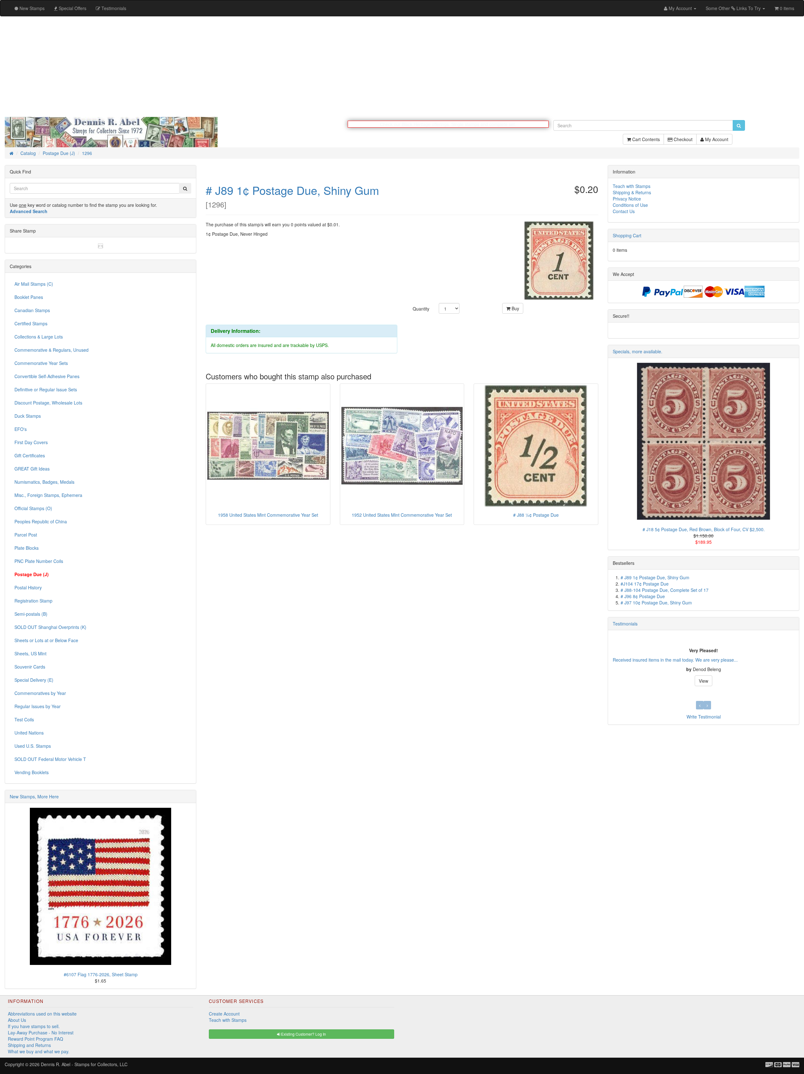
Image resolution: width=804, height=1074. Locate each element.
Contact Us (624, 211)
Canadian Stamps (32, 310)
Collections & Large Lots (38, 337)
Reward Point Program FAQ (35, 1039)
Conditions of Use (630, 205)
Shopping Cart (627, 236)
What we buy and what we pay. (38, 1052)
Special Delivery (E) (33, 680)
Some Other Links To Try (734, 8)
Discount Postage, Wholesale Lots (48, 403)
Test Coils (24, 720)
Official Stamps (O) (33, 508)
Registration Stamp (33, 601)
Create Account (224, 1014)
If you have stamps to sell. (34, 1026)
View (703, 681)
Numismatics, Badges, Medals (44, 482)
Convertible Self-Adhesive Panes (46, 376)
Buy (514, 309)
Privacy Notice (627, 199)
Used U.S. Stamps (32, 746)
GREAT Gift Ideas (32, 469)
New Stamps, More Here (34, 797)
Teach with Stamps (631, 186)
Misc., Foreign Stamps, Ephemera (48, 495)
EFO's (20, 429)
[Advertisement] (402, 67)
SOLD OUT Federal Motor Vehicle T (50, 759)
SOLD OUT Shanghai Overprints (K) (50, 627)
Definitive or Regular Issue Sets (45, 390)
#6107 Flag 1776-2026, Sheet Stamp (101, 975)
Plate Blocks (26, 548)
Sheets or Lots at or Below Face (46, 640)
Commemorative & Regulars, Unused (51, 350)
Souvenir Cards (29, 667)
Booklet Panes (28, 297)
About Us (17, 1020)
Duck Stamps (27, 416)
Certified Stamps (30, 324)
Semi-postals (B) (30, 614)
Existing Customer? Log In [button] (303, 1034)
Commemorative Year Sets (41, 363)
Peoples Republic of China (40, 522)
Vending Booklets (31, 772)
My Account (716, 142)
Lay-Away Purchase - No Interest (40, 1033)
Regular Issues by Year (37, 706)
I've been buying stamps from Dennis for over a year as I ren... (675, 660)
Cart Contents (645, 142)
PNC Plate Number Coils (38, 561)
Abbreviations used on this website (42, 1014)
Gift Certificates (29, 456)
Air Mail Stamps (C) (33, 284)
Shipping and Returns (29, 1045)
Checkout (682, 142)
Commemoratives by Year (40, 693)
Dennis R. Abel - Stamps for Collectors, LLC (84, 1064)
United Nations (29, 733)
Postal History (28, 588)
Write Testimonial (704, 717)
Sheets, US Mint (30, 654)
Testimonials (625, 624)
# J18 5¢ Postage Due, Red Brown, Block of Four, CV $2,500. (704, 529)
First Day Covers (31, 442)
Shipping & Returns (632, 193)
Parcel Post (25, 535)
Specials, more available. (637, 352)
